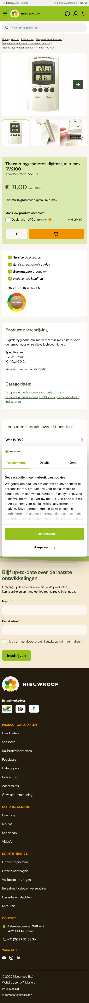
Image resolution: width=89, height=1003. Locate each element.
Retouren (8, 906)
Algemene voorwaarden (17, 994)
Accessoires (10, 786)
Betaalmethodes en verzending (24, 888)
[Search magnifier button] (7, 27)
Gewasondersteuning (17, 795)
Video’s (7, 841)
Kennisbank (10, 833)
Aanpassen (42, 547)
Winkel (15, 39)
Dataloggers (10, 768)
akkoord (31, 641)
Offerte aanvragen (15, 871)
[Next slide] (78, 84)
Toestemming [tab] (16, 462)
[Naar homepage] (25, 14)
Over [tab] (73, 462)
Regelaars (9, 759)
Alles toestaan (44, 533)
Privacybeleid (10, 988)
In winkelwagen (56, 234)
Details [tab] (45, 462)
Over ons (8, 815)
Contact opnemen (15, 862)
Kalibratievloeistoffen (17, 751)
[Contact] (67, 14)
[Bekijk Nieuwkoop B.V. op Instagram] (11, 958)
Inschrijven (16, 655)
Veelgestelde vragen (16, 879)
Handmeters (10, 733)
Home (5, 39)
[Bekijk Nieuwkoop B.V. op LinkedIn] (18, 958)
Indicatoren (27, 39)
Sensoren (9, 742)
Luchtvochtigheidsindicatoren (59, 397)
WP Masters (27, 982)
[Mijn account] (76, 14)
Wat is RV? (14, 440)
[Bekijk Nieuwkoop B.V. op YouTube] (4, 958)
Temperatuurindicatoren (49, 39)
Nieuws (7, 824)
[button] (15, 133)
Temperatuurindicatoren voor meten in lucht (26, 43)
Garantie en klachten (17, 897)
